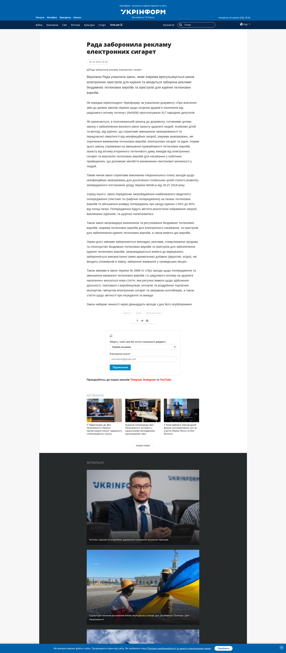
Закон (139, 313)
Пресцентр (65, 17)
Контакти (168, 24)
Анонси (77, 17)
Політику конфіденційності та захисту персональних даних (179, 648)
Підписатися (120, 367)
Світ (64, 24)
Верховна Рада (154, 313)
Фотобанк (52, 17)
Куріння (127, 313)
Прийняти (223, 648)
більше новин (143, 446)
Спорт (102, 24)
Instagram (149, 379)
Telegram (136, 379)
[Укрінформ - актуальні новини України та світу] (143, 11)
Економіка (52, 24)
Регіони (75, 24)
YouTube (165, 379)
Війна (39, 24)
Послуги (40, 17)
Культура (89, 24)
